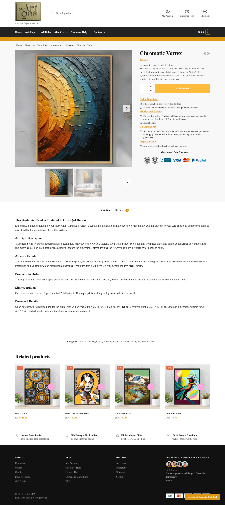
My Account (167, 16)
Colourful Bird (173, 413)
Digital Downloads (149, 99)
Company (20, 463)
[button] (204, 32)
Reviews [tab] (121, 210)
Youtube (120, 476)
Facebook (121, 463)
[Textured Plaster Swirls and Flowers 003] (208, 53)
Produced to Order (146, 341)
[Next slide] (126, 108)
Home (19, 45)
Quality (19, 472)
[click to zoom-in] (73, 108)
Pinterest (120, 472)
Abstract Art (56, 45)
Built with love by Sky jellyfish (31, 497)
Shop (27, 45)
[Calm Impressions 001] (205, 53)
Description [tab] (104, 210)
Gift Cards (20, 481)
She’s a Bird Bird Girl (77, 413)
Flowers (107, 341)
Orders (18, 467)
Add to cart (182, 88)
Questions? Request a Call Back (202, 497)
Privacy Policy (22, 476)
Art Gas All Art (40, 45)
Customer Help (187, 16)
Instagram (121, 467)
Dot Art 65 (21, 413)
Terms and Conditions (76, 476)
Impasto (69, 45)
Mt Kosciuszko (123, 413)
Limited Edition (128, 341)
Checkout (205, 16)
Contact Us (71, 472)
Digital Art (97, 341)
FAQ (67, 481)
